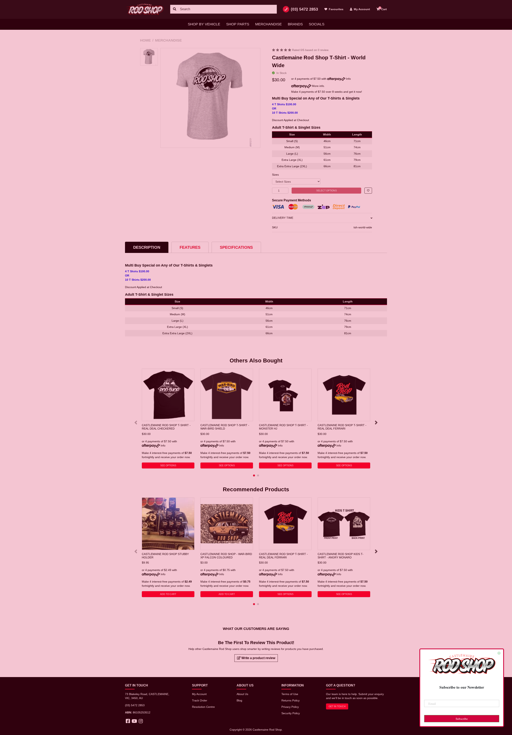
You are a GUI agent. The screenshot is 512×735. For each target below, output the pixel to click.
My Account (199, 694)
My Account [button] (361, 9)
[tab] (146, 247)
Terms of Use (289, 694)
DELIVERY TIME (282, 217)
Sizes (275, 174)
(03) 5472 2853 (304, 9)
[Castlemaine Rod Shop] (144, 9)
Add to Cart (168, 594)
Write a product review (258, 658)
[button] (368, 191)
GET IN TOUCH (337, 706)
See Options (168, 465)
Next (376, 423)
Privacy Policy (290, 706)
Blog (239, 700)
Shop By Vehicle (204, 24)
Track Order (199, 700)
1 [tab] (254, 475)
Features (190, 247)
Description (146, 247)
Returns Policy (290, 700)
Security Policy (290, 713)
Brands (295, 24)
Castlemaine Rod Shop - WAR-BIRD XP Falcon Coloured (226, 555)
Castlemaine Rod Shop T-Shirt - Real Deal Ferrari (342, 427)
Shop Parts (237, 24)
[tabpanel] (168, 418)
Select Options (326, 190)
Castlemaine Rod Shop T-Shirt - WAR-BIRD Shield (224, 427)
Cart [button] (383, 9)
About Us (242, 694)
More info (317, 86)
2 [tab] (258, 475)
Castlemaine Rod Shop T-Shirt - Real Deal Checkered (166, 427)
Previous (136, 423)
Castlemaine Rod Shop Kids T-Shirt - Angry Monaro (340, 555)
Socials (316, 24)
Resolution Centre (203, 706)
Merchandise (268, 24)
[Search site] (174, 9)
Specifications (236, 247)
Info (348, 78)
